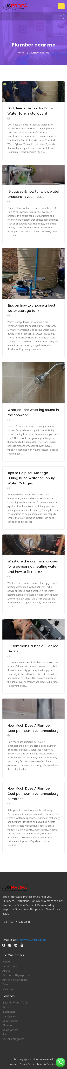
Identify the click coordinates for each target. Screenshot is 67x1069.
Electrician (8, 1011)
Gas (4, 1034)
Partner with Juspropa (16, 975)
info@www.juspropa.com (31, 940)
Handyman (9, 1016)
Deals (5, 984)
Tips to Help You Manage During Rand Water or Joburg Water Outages (31, 478)
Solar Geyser (10, 1021)
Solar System (10, 1030)
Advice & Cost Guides (15, 980)
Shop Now (8, 989)
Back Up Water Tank (15, 1002)
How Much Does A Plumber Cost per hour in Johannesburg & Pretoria (33, 793)
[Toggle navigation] (61, 6)
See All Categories (13, 1039)
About (6, 970)
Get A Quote (9, 966)
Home (21, 52)
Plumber (7, 1025)
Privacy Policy (27, 1064)
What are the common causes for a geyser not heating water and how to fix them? (32, 566)
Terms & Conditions (47, 1064)
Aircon (6, 1007)
